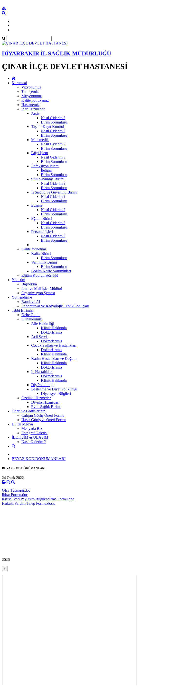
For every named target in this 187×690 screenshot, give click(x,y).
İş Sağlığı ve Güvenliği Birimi (54, 192)
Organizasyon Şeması (38, 293)
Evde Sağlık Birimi (46, 407)
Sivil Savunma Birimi (47, 179)
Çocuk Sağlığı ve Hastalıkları (53, 345)
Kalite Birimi (41, 253)
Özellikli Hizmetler (36, 398)
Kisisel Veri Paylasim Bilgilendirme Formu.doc (38, 499)
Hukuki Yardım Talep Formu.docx (28, 503)
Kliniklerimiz (31, 319)
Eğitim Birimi (41, 218)
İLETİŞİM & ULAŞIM (30, 437)
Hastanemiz (30, 105)
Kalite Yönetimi (33, 249)
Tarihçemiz (29, 91)
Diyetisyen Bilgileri (56, 393)
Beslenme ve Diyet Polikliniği (54, 389)
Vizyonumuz (31, 87)
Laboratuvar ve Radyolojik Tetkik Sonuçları (55, 306)
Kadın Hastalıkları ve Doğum (53, 358)
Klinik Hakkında (54, 328)
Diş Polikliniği (42, 385)
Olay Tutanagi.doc (16, 490)
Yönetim (18, 280)
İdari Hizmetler (33, 109)
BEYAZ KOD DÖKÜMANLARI (38, 459)
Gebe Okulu (30, 315)
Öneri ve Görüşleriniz (28, 411)
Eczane (36, 205)
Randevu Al (30, 302)
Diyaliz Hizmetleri (45, 402)
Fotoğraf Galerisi (34, 433)
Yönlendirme (22, 297)
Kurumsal (19, 83)
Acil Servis (39, 337)
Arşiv (35, 113)
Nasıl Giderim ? (53, 118)
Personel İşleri (42, 232)
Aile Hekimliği (42, 323)
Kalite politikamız (35, 100)
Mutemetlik (40, 140)
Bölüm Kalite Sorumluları (51, 271)
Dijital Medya (22, 424)
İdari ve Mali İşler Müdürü (41, 288)
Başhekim (29, 284)
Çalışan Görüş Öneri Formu (42, 415)
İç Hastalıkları (42, 372)
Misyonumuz (31, 96)
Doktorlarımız (51, 332)
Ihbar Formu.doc (15, 495)
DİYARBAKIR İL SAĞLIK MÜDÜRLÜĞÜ (56, 53)
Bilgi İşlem (39, 153)
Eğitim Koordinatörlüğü (39, 275)
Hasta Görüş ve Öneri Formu (43, 420)
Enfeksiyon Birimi (45, 166)
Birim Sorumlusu (54, 122)
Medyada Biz (31, 428)
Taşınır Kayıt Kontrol (47, 126)
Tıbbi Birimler (23, 310)
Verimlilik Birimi (44, 262)
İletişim (46, 170)
